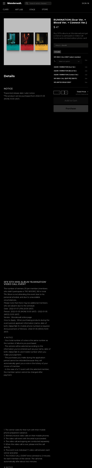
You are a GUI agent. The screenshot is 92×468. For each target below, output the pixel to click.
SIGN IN (85, 3)
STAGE (32, 9)
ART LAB (19, 9)
